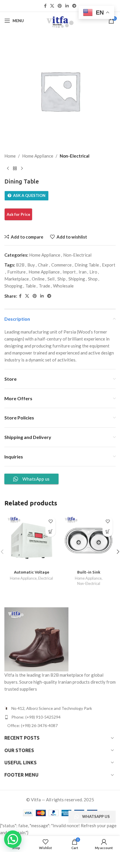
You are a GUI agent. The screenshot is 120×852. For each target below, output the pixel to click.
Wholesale (63, 285)
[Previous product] (7, 168)
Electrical (45, 578)
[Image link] (36, 638)
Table (30, 285)
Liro (93, 271)
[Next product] (21, 168)
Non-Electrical (74, 155)
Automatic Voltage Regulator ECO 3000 (31, 574)
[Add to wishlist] (50, 521)
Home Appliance (37, 155)
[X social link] (52, 6)
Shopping (13, 285)
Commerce (61, 264)
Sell (50, 278)
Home (10, 155)
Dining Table (87, 264)
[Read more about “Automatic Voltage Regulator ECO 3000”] (50, 532)
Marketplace (16, 278)
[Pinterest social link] (59, 6)
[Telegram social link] (74, 6)
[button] (13, 839)
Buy (31, 264)
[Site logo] (60, 20)
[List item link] (60, 717)
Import (69, 271)
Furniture (16, 271)
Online (38, 278)
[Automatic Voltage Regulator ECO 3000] (31, 541)
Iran (83, 271)
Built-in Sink (88, 572)
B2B (20, 264)
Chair (43, 264)
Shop (93, 278)
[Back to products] (14, 168)
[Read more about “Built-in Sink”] (108, 532)
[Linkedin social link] (66, 6)
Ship (61, 278)
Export (108, 264)
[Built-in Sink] (88, 541)
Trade (44, 285)
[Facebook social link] (45, 6)
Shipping (76, 278)
